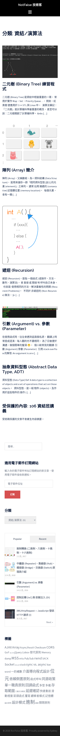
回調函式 (32, 685)
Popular (17, 538)
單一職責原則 (15, 685)
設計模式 (18, 702)
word (8, 671)
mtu (21, 658)
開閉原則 (44, 702)
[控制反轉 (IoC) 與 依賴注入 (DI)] (10, 598)
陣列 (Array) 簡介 (18, 170)
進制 (30, 702)
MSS (15, 658)
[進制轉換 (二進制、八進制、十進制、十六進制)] (10, 551)
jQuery (18, 652)
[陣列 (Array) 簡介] (30, 143)
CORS (50, 647)
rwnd (38, 658)
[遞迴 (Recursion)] (30, 234)
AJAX (8, 647)
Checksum (40, 647)
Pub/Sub (29, 658)
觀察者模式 (38, 696)
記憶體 (49, 696)
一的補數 (16, 671)
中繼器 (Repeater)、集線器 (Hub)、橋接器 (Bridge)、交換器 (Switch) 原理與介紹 (36, 567)
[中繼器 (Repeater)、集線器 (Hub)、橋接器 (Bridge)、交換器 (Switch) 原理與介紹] (10, 566)
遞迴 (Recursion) (18, 270)
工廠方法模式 (20, 691)
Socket (9, 664)
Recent (42, 538)
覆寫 (27, 696)
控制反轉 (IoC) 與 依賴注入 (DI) (33, 597)
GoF (7, 652)
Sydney (53, 730)
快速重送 (45, 691)
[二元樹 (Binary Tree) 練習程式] (30, 61)
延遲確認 (32, 691)
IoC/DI (12, 653)
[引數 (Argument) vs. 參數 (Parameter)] (30, 311)
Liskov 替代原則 (31, 652)
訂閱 (12, 494)
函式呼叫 (35, 679)
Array (16, 647)
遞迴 (37, 703)
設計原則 (8, 703)
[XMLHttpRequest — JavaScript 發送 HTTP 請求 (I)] (10, 613)
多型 (42, 685)
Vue (49, 664)
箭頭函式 (18, 696)
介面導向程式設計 (36, 671)
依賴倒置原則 (20, 679)
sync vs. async (36, 664)
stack (23, 664)
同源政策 (48, 679)
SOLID (17, 665)
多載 (48, 685)
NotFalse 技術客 (30, 5)
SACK (45, 658)
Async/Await (27, 647)
